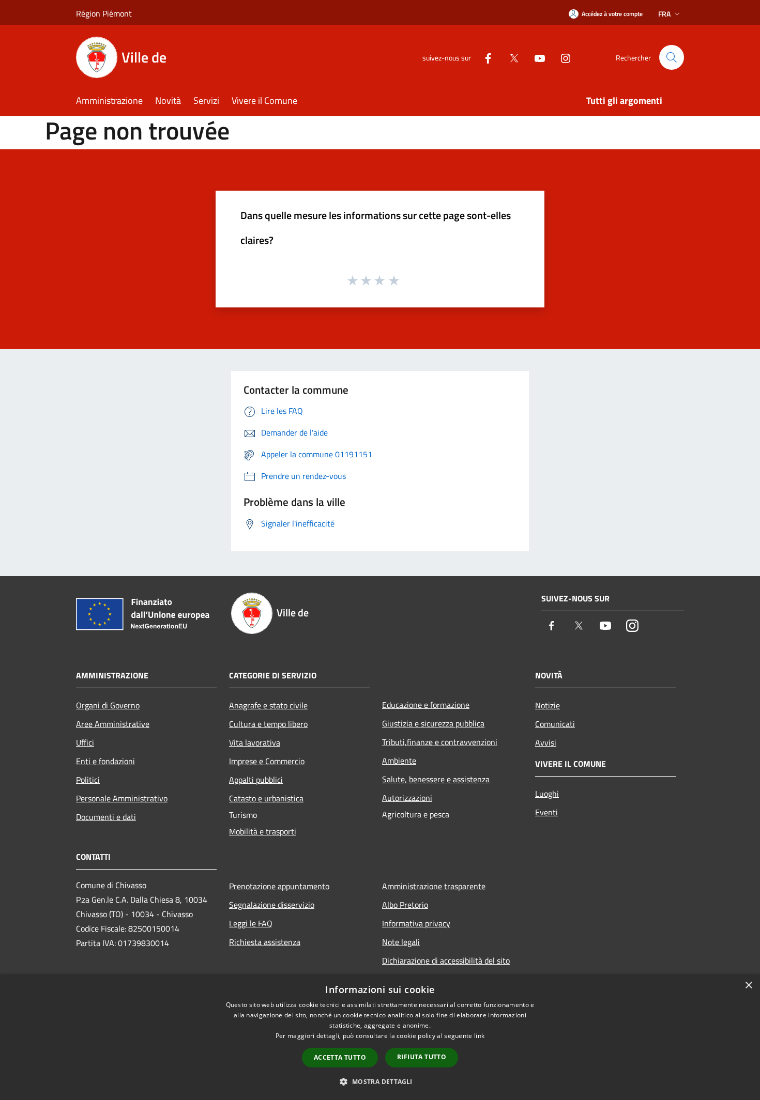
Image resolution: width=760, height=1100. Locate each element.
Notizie (547, 705)
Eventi (546, 812)
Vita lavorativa (254, 742)
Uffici (85, 742)
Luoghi (547, 793)
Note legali (401, 942)
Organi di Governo (108, 705)
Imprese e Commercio (267, 761)
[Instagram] (561, 57)
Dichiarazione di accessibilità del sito (446, 960)
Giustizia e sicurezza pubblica (433, 723)
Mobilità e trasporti (262, 831)
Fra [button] (664, 13)
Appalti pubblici (256, 779)
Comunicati (555, 724)
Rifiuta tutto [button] (421, 1056)
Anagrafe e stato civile (268, 705)
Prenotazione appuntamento (279, 886)
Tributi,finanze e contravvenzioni (439, 742)
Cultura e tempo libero (268, 724)
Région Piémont (104, 13)
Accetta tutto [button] (340, 1057)
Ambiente (399, 760)
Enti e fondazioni (105, 761)
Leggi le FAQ (250, 923)
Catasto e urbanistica (266, 798)
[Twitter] (509, 57)
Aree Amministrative (112, 724)
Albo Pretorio (405, 904)
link (479, 1035)
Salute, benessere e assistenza (436, 779)
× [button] (748, 985)
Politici (88, 779)
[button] (379, 1081)
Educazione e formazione (425, 705)
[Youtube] (535, 57)
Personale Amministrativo (122, 798)
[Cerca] (671, 57)
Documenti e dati (106, 817)
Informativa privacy (416, 923)
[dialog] (380, 1037)
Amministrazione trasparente (433, 886)
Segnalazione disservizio (271, 904)
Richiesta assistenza (264, 942)
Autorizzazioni (407, 798)
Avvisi (545, 742)
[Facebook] (484, 57)
